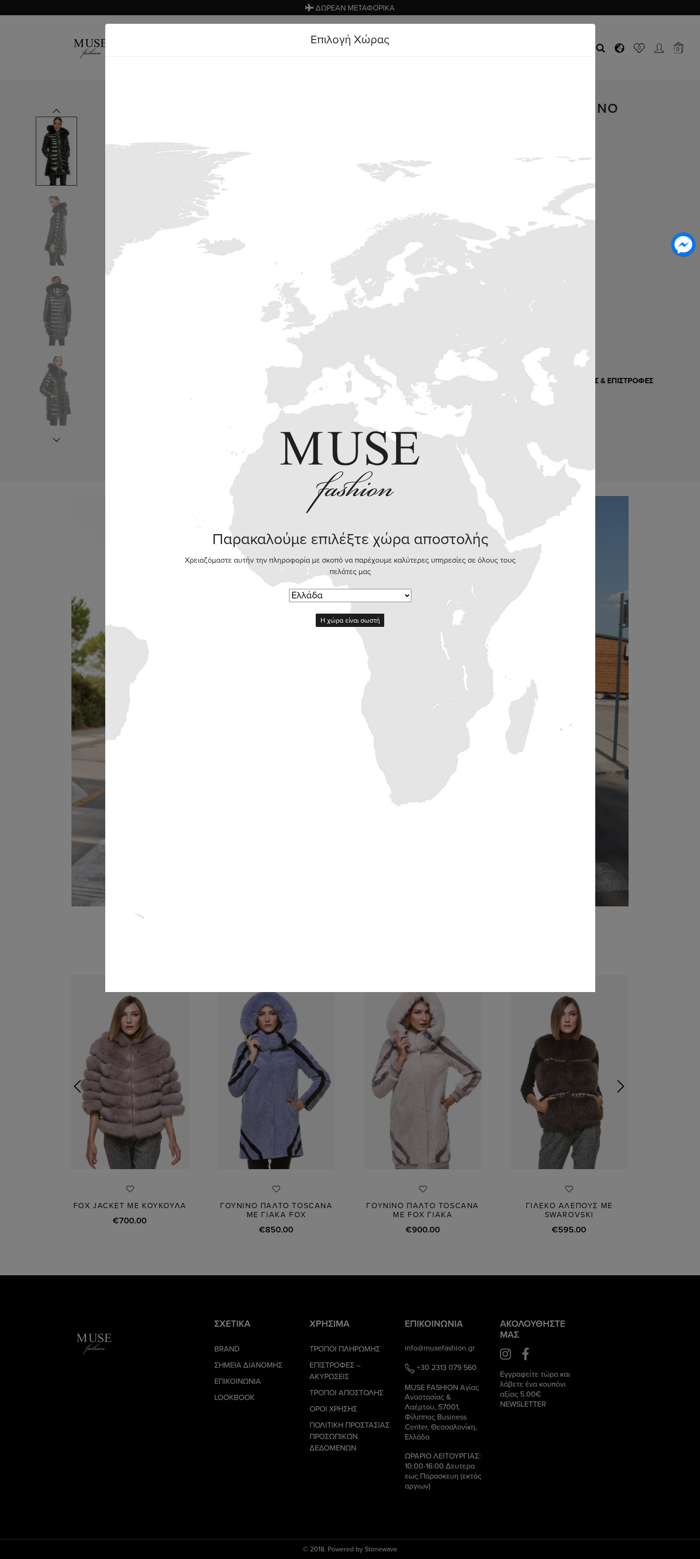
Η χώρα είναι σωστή (350, 620)
